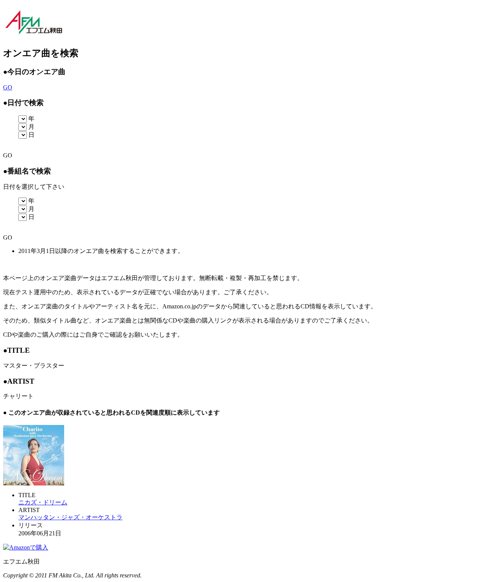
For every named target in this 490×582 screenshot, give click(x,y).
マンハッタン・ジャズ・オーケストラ (70, 517)
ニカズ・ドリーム (42, 502)
